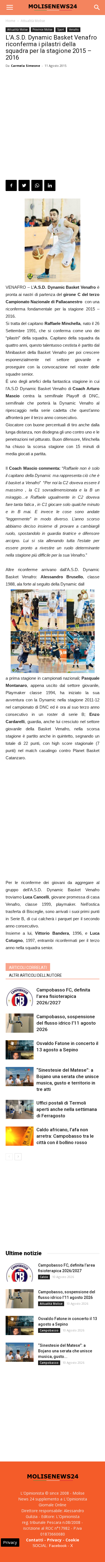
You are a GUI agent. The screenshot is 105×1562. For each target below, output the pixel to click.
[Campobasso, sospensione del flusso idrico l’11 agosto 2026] (20, 1023)
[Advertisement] (52, 125)
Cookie (72, 1540)
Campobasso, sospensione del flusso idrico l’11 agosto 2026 (66, 1023)
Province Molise (42, 29)
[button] (97, 7)
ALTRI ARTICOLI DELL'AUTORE (35, 975)
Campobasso (49, 1330)
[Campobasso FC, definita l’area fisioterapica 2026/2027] (20, 996)
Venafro (74, 29)
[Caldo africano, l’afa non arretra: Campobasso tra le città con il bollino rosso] (20, 1136)
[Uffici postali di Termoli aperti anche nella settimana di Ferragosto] (20, 1109)
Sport (60, 29)
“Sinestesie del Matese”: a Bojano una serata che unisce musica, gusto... (65, 1351)
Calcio (44, 1277)
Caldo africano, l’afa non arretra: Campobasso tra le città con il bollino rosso (65, 1136)
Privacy (54, 1540)
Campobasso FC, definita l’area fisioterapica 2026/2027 (63, 996)
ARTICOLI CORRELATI (28, 967)
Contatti (34, 1540)
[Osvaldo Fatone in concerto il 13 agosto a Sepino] (20, 1049)
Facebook (58, 1545)
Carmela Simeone (25, 65)
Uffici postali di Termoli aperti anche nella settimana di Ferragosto (66, 1109)
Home (10, 20)
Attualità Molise (33, 20)
